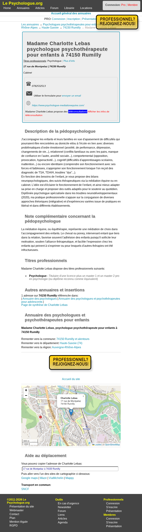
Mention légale (19, 521)
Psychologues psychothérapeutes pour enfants (71, 24)
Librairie (69, 8)
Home (7, 8)
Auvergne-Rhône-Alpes (66, 347)
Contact (14, 514)
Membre (133, 4)
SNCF (25, 489)
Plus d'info (69, 60)
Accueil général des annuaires (71, 13)
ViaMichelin (56, 478)
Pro (123, 4)
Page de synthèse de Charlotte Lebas (44, 304)
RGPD (14, 525)
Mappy (69, 478)
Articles (40, 8)
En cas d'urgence (68, 503)
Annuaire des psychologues (40, 298)
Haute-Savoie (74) (71, 343)
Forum (54, 8)
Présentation (90, 18)
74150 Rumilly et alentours (72, 338)
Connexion (58, 18)
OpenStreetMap (112, 444)
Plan (12, 517)
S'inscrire (112, 507)
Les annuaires (30, 24)
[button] (71, 412)
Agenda (63, 522)
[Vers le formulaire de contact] (29, 95)
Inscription (73, 18)
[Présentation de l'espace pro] (71, 372)
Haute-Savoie (50, 27)
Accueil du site (71, 379)
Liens (61, 514)
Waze (43, 478)
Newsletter (64, 507)
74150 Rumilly (72, 27)
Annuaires (23, 8)
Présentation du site (22, 506)
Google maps (29, 478)
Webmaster (17, 510)
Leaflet (97, 444)
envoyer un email (71, 95)
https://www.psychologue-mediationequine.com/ (58, 105)
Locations (86, 8)
